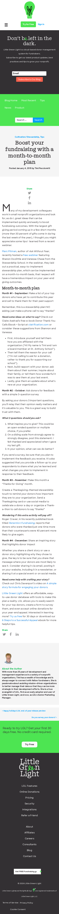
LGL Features (29, 785)
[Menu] (6, 24)
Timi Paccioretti (42, 168)
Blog (29, 850)
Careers (29, 838)
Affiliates (29, 832)
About (29, 826)
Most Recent (28, 100)
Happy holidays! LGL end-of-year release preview (24, 711)
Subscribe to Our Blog (29, 79)
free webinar (30, 255)
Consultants (29, 844)
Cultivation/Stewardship (27, 137)
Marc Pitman (9, 251)
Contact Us (29, 856)
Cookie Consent (18, 909)
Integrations (29, 809)
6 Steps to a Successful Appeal (20, 620)
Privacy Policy (26, 903)
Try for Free (28, 24)
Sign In (41, 24)
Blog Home (11, 100)
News (8, 107)
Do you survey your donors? (44, 717)
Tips (42, 100)
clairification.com (38, 324)
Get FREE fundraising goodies (28, 866)
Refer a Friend (29, 815)
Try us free (16, 616)
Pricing (29, 797)
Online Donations (30, 791)
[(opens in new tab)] (29, 768)
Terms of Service (11, 903)
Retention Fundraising (22, 523)
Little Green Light (12, 593)
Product (19, 107)
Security (29, 803)
